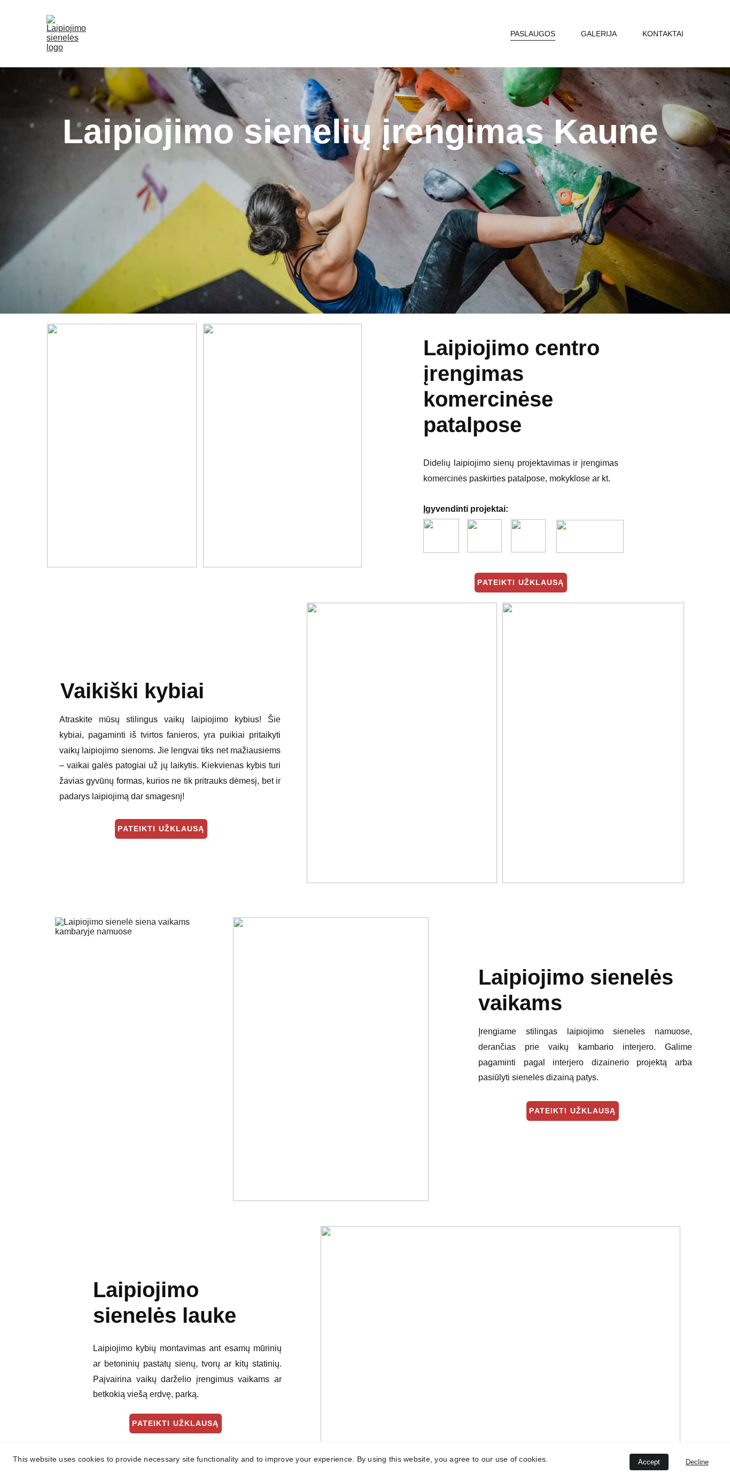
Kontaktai (663, 33)
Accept (649, 1462)
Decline (697, 1462)
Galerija (599, 33)
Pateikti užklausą (520, 582)
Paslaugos (532, 33)
